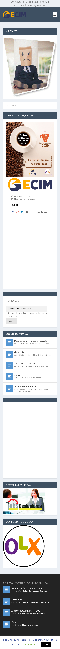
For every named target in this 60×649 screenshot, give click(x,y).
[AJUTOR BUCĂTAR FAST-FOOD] (9, 365)
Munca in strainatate (24, 199)
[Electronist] (9, 354)
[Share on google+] (17, 211)
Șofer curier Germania (25, 386)
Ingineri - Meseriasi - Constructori (39, 355)
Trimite (12, 321)
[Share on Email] (27, 211)
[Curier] (9, 376)
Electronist (19, 352)
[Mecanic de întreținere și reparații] (9, 342)
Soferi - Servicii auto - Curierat (37, 343)
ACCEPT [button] (46, 644)
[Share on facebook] (13, 211)
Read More (42, 212)
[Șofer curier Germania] (9, 388)
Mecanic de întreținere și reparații (30, 341)
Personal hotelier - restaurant (36, 366)
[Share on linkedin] (22, 211)
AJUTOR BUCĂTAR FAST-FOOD (28, 363)
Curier (15, 205)
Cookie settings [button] (30, 644)
